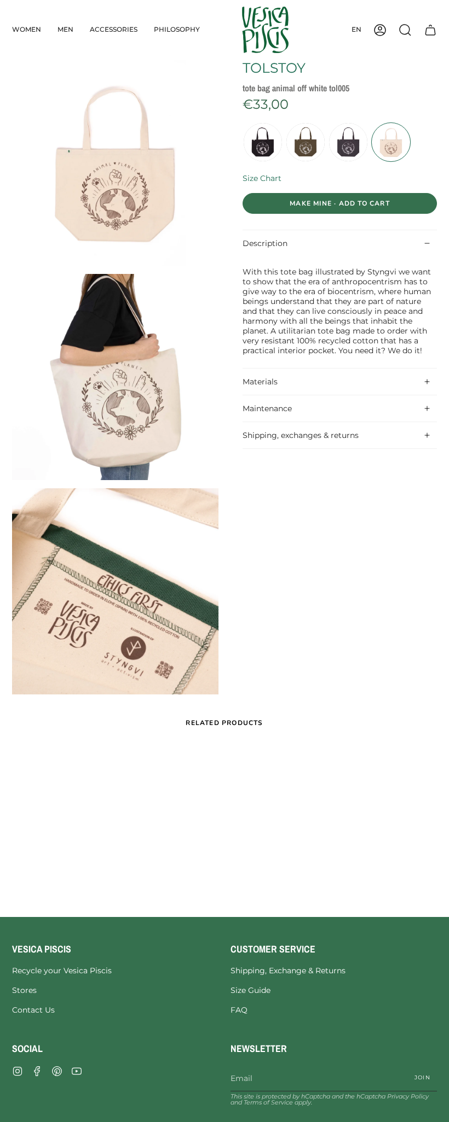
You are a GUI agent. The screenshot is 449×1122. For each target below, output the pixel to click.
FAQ (239, 1010)
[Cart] (430, 30)
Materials (260, 382)
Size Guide (250, 990)
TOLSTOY (274, 68)
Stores (24, 990)
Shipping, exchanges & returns (301, 435)
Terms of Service (268, 1102)
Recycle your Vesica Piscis (62, 970)
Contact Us (33, 1010)
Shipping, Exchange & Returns (288, 970)
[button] (26, 30)
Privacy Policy (408, 1096)
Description (265, 243)
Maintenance (267, 408)
